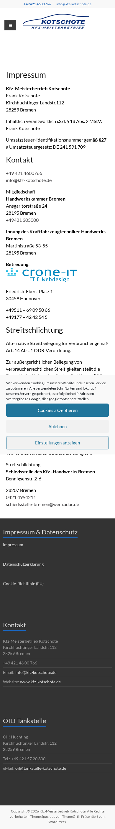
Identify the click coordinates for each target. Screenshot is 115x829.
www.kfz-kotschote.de (40, 681)
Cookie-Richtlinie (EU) (23, 583)
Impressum (13, 544)
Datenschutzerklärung (23, 564)
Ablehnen (57, 426)
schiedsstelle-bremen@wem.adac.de (42, 504)
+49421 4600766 (37, 4)
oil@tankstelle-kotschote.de (40, 768)
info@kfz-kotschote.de (73, 4)
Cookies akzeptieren (58, 410)
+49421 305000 (22, 220)
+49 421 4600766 (24, 173)
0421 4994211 (21, 497)
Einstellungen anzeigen (57, 442)
